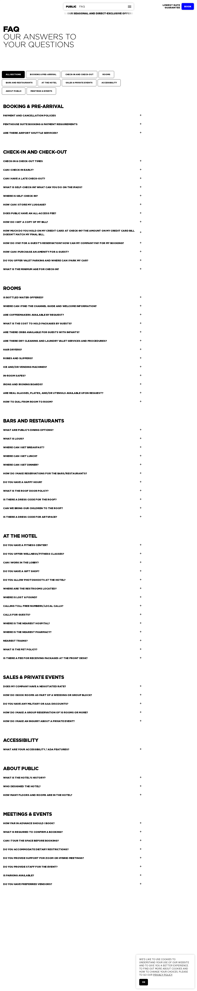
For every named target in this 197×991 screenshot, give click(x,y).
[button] (130, 6)
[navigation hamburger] (130, 6)
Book (187, 6)
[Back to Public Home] (71, 7)
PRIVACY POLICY (162, 975)
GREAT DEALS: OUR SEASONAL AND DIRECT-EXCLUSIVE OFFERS (68, 13)
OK (143, 982)
